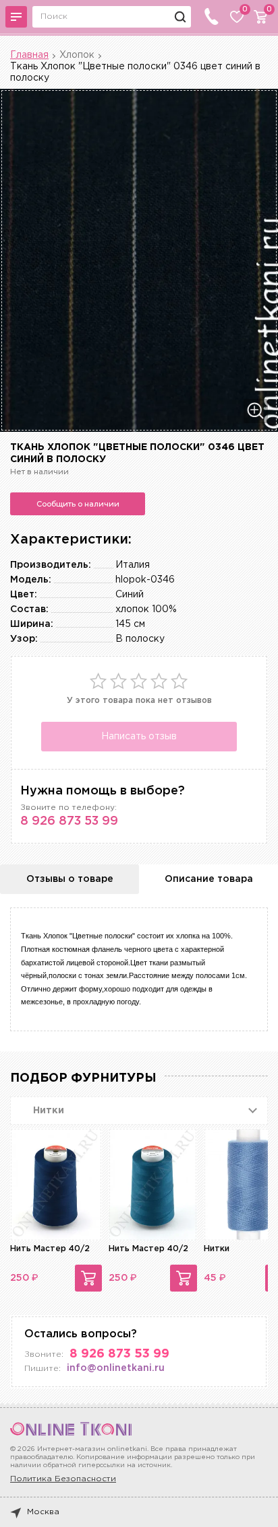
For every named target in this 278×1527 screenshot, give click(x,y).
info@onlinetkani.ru (116, 1368)
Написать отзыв (139, 737)
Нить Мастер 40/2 (50, 1249)
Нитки (216, 1249)
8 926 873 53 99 (69, 821)
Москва (43, 1512)
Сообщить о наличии (77, 504)
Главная (29, 55)
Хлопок (76, 55)
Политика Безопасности (63, 1479)
